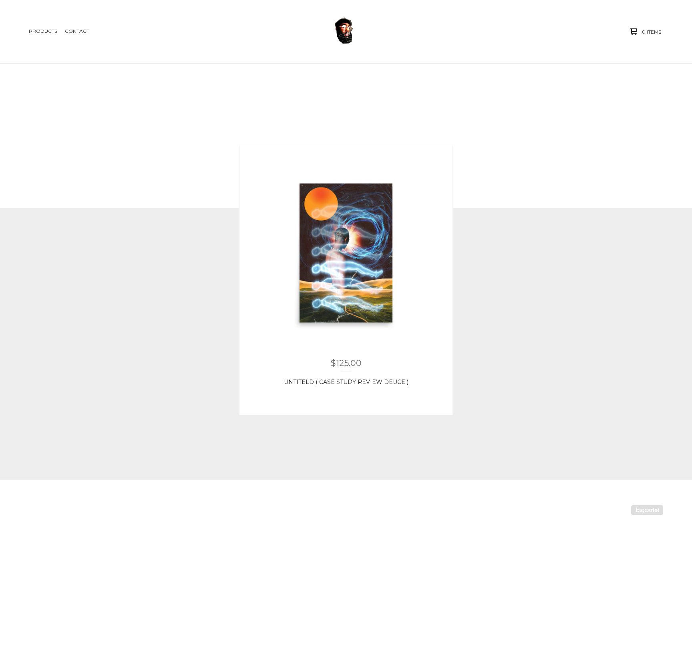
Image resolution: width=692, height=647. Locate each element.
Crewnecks (41, 571)
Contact (77, 31)
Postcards (40, 600)
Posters (37, 527)
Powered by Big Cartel (647, 510)
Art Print (39, 585)
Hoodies (37, 556)
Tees (33, 542)
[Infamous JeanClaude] (345, 32)
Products (43, 31)
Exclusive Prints (47, 614)
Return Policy (166, 527)
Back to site (164, 556)
